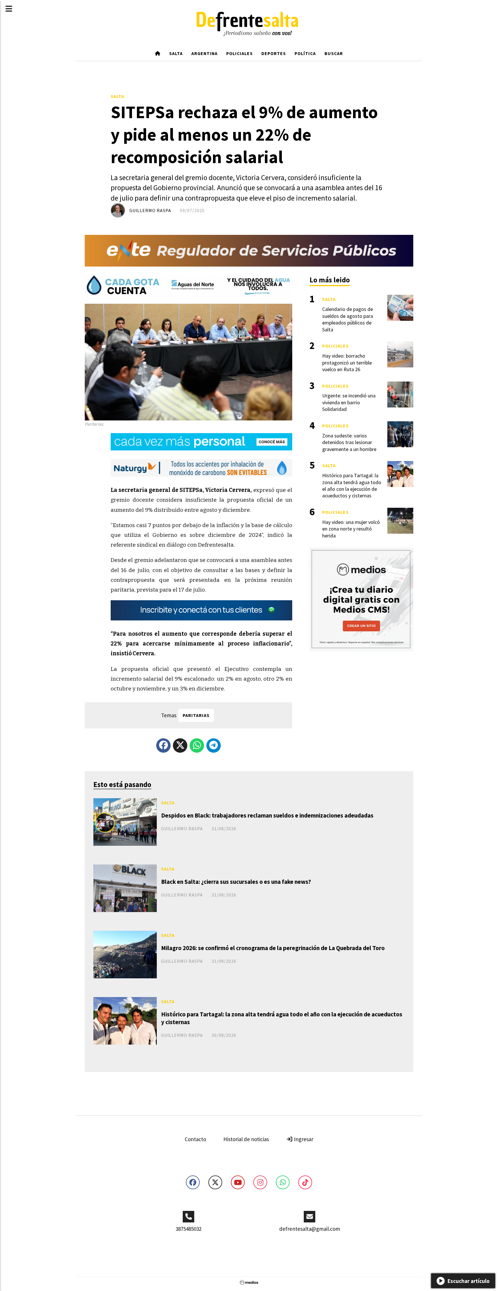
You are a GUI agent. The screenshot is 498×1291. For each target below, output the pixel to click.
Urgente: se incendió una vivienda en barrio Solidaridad (349, 402)
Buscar (334, 53)
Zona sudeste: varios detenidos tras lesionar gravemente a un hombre (349, 442)
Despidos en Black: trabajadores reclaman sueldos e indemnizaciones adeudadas (267, 815)
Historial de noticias (246, 1139)
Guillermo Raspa (150, 210)
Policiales (239, 53)
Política (305, 53)
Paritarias (196, 715)
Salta (176, 53)
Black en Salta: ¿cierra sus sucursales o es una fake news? (236, 882)
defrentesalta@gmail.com (309, 1228)
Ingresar (303, 1139)
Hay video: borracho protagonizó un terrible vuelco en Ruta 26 (347, 362)
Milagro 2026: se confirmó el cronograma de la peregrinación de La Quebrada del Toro (273, 948)
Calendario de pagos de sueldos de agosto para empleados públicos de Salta (347, 319)
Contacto (195, 1139)
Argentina (204, 53)
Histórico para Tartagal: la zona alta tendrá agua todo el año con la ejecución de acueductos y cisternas (281, 1018)
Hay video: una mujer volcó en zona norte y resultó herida (351, 529)
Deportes (273, 53)
